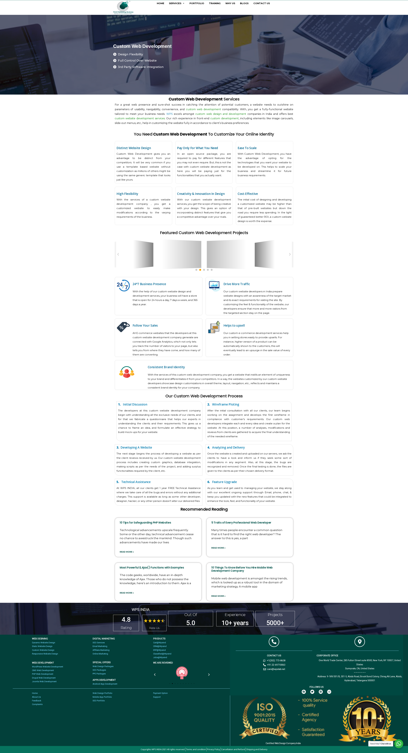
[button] (118, 254)
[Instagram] (329, 692)
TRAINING (215, 3)
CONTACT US (261, 3)
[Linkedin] (321, 692)
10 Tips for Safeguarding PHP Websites (145, 522)
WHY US (230, 3)
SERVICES (175, 3)
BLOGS (244, 3)
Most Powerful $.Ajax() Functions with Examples (152, 567)
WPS (169, 113)
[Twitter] (312, 692)
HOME (160, 3)
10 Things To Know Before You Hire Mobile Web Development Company (242, 569)
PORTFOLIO (196, 3)
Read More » (127, 552)
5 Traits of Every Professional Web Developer (241, 522)
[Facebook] (304, 692)
